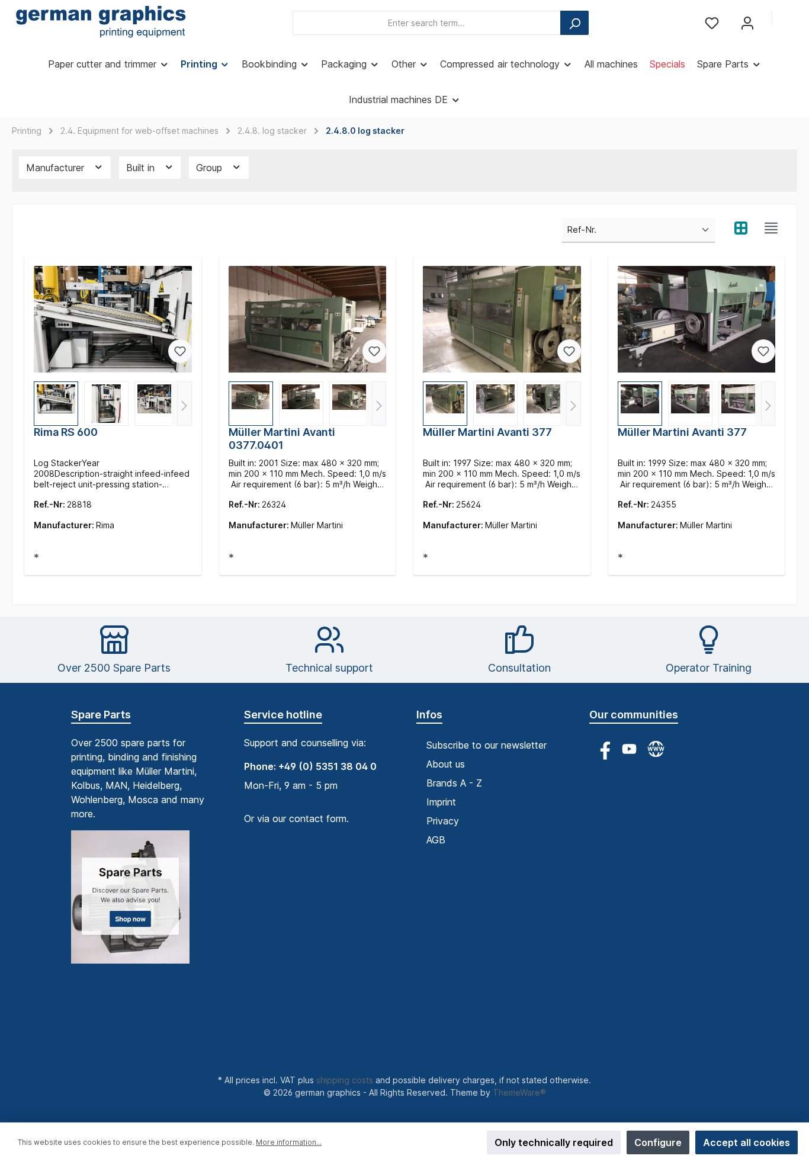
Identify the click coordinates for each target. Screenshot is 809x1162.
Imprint (441, 802)
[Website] (656, 749)
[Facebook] (602, 749)
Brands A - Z (454, 783)
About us (445, 764)
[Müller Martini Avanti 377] (502, 319)
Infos (429, 714)
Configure (658, 1142)
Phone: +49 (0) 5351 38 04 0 (310, 766)
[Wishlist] (712, 23)
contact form (317, 818)
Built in (142, 168)
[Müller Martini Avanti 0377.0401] (308, 319)
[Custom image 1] (136, 902)
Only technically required (554, 1142)
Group (210, 168)
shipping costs (344, 1080)
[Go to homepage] (101, 23)
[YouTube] (629, 749)
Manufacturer (56, 168)
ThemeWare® (519, 1092)
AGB (435, 840)
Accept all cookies (746, 1142)
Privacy (442, 821)
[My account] (747, 23)
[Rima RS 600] (113, 319)
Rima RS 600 (66, 432)
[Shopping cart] (789, 19)
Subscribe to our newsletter (486, 745)
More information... (289, 1142)
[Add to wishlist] (180, 351)
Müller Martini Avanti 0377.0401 (282, 438)
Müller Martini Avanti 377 (487, 432)
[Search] (574, 23)
